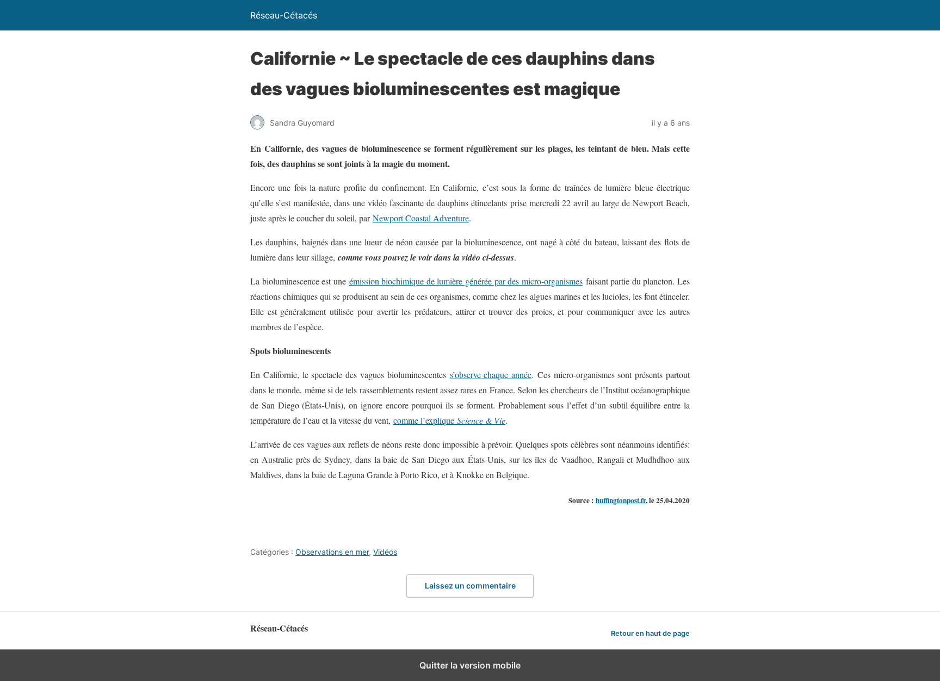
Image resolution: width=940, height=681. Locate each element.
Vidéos (385, 551)
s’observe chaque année (491, 374)
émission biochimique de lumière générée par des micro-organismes (466, 281)
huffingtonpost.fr (621, 500)
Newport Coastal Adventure (421, 218)
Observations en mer (332, 551)
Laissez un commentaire (470, 585)
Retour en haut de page (650, 633)
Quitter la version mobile (470, 665)
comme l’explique (449, 420)
